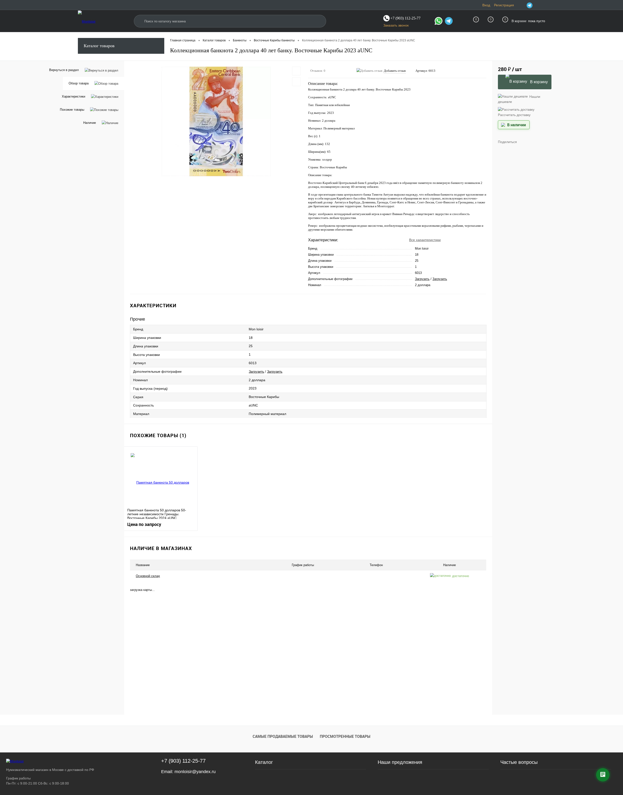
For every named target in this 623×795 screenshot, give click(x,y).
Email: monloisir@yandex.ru (188, 771)
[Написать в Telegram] (449, 21)
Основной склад (148, 576)
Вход (486, 5)
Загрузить (422, 279)
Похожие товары (72, 109)
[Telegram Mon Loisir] (529, 5)
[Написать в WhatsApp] (438, 21)
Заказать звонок (396, 25)
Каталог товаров (99, 45)
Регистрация (504, 5)
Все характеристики (425, 240)
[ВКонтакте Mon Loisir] (536, 5)
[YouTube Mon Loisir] (542, 5)
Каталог (264, 762)
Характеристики (73, 96)
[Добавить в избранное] (296, 71)
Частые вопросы (519, 762)
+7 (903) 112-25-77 (183, 761)
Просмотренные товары (345, 736)
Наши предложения (400, 762)
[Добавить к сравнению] (296, 81)
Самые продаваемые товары (283, 736)
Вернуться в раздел (64, 70)
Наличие (89, 123)
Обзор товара (79, 83)
